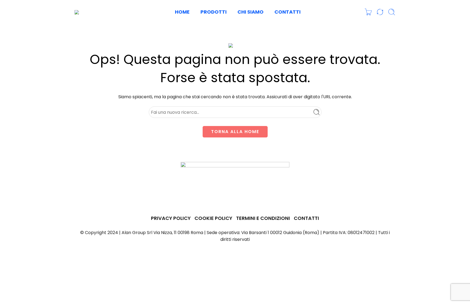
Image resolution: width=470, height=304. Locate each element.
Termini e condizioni (263, 218)
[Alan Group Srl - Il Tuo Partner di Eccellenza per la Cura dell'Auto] (93, 12)
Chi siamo (250, 11)
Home (182, 11)
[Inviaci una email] (225, 201)
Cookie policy (213, 218)
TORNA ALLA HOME (235, 131)
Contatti (287, 11)
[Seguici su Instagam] (235, 201)
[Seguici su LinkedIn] (245, 202)
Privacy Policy (171, 218)
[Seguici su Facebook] (215, 202)
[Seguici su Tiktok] (255, 202)
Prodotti (213, 11)
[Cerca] (391, 12)
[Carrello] (368, 12)
